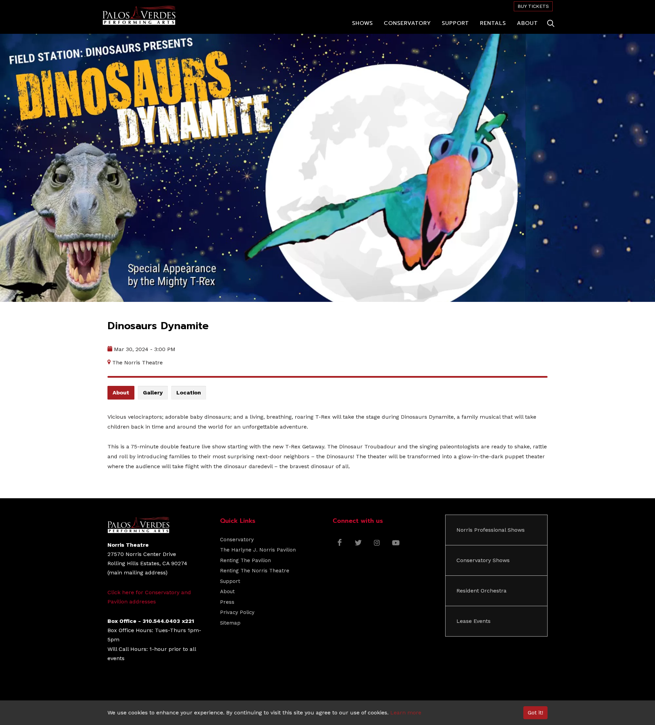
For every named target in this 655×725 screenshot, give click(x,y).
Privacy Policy (237, 612)
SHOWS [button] (362, 23)
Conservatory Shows (483, 560)
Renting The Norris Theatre (254, 571)
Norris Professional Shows (490, 530)
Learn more (405, 712)
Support (230, 581)
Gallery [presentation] (153, 392)
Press (227, 602)
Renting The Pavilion (245, 560)
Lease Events (473, 621)
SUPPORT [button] (455, 23)
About (227, 591)
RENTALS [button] (493, 23)
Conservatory (237, 539)
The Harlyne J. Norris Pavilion (258, 550)
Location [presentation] (188, 392)
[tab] (120, 393)
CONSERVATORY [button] (407, 23)
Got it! (535, 712)
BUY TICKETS (533, 6)
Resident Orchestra (481, 590)
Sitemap (230, 623)
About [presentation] (121, 392)
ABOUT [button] (527, 23)
